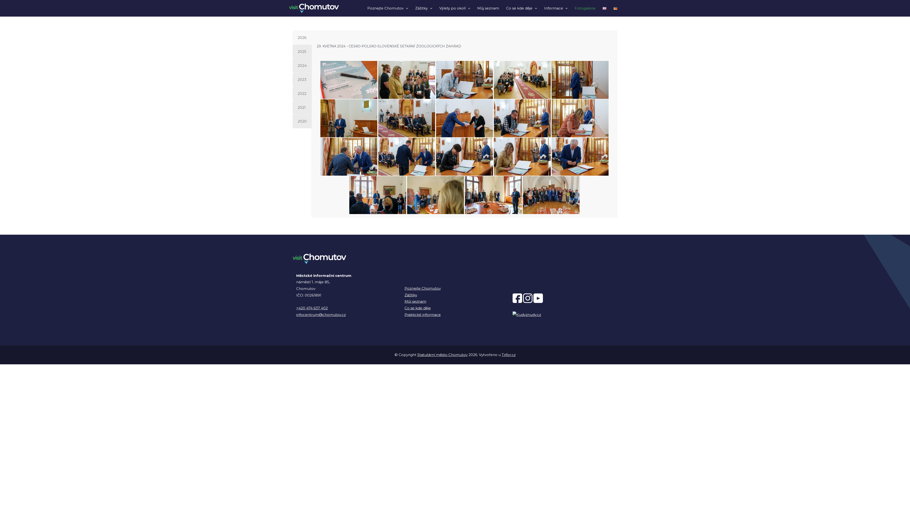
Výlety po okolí (452, 8)
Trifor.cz (509, 354)
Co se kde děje (519, 8)
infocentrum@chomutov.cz (321, 314)
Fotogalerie (585, 8)
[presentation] (406, 8)
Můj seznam (488, 8)
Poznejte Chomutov (385, 8)
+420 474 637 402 (312, 308)
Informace (553, 8)
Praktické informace (423, 314)
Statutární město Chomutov (442, 354)
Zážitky (421, 8)
